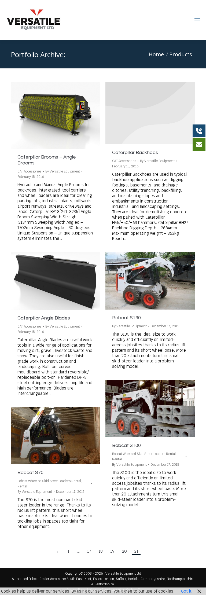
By (62, 171)
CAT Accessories (29, 171)
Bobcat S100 (126, 445)
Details (63, 115)
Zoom (48, 115)
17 (89, 551)
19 (112, 551)
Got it (186, 591)
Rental (117, 459)
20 (124, 551)
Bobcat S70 (30, 472)
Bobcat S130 (126, 317)
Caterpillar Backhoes (135, 152)
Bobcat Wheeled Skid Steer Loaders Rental (144, 454)
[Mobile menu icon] (197, 20)
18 (100, 551)
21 (136, 551)
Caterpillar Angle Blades (43, 318)
